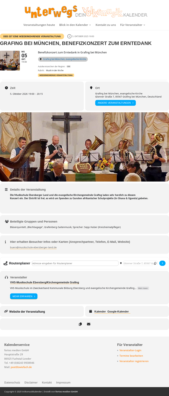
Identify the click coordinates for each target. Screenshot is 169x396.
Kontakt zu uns (106, 25)
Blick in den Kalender (73, 25)
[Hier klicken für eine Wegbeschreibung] (162, 263)
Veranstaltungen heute (39, 25)
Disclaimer (31, 382)
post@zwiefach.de (21, 367)
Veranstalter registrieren (134, 361)
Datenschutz (12, 382)
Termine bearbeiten (131, 355)
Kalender (100, 311)
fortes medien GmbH (66, 391)
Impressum (63, 382)
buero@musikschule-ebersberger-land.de (33, 247)
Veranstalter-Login (130, 350)
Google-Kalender (118, 311)
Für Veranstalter (131, 25)
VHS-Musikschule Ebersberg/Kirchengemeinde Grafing (44, 282)
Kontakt (47, 382)
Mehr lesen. (143, 288)
